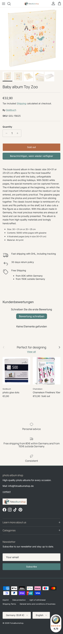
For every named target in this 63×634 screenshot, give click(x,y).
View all (31, 351)
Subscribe (31, 566)
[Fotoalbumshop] (31, 4)
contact (7, 491)
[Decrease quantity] (5, 133)
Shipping (21, 103)
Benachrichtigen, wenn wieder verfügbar (31, 156)
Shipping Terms (9, 604)
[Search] (10, 3)
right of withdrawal (37, 600)
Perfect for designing (31, 347)
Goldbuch (11, 110)
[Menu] (3, 3)
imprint (6, 600)
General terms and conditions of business (37, 604)
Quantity (7, 126)
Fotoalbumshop (16, 623)
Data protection (19, 600)
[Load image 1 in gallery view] (31, 38)
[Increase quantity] (18, 133)
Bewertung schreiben (31, 316)
